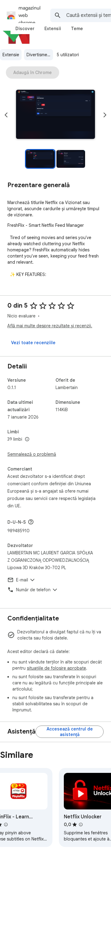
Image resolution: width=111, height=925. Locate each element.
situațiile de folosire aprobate (56, 668)
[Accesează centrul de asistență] (69, 731)
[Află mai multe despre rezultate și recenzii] (31, 522)
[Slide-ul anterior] (6, 115)
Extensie (10, 54)
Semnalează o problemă (31, 454)
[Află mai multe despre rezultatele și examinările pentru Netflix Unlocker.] (80, 824)
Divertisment (39, 54)
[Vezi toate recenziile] (33, 342)
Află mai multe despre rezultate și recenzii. (49, 326)
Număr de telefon (33, 589)
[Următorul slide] (105, 115)
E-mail (22, 580)
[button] (55, 115)
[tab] (24, 28)
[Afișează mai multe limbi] (27, 439)
